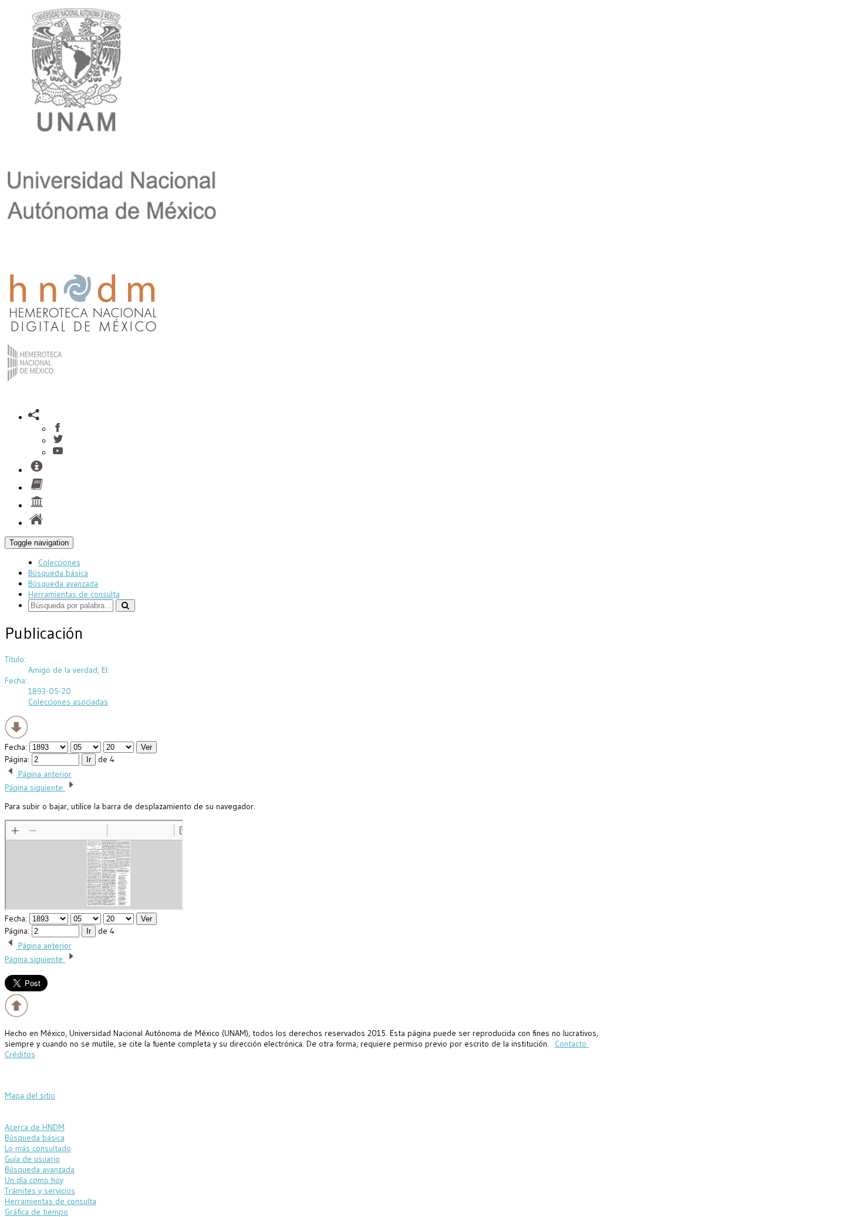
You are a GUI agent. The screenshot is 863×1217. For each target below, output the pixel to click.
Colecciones (59, 562)
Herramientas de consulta (74, 594)
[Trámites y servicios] (36, 470)
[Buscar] (125, 605)
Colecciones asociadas (68, 701)
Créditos (20, 1054)
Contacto (572, 1043)
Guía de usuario (32, 1159)
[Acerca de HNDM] (36, 505)
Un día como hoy (34, 1180)
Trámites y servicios (40, 1190)
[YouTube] (58, 452)
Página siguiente (35, 787)
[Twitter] (58, 440)
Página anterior (44, 774)
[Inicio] (83, 334)
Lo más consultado (38, 1148)
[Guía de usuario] (36, 487)
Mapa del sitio (30, 1095)
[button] (34, 417)
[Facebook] (58, 429)
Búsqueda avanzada (63, 583)
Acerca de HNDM (35, 1127)
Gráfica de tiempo (36, 1211)
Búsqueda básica (58, 573)
